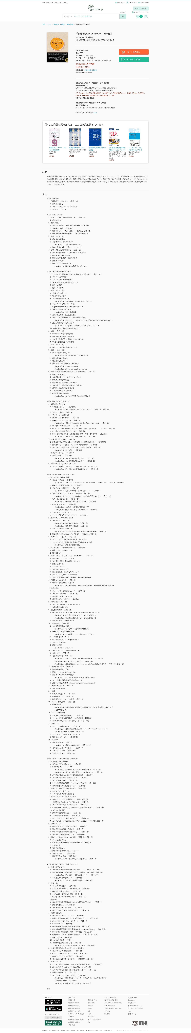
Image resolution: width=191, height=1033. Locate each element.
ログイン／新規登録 (140, 8)
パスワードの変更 (109, 1005)
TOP (43, 24)
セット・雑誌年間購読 (94, 1019)
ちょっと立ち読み (134, 59)
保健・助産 (71, 1025)
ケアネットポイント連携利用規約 (103, 1030)
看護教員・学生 (92, 1000)
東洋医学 (90, 1005)
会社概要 (44, 1030)
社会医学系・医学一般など (76, 1014)
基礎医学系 (71, 1000)
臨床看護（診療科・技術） (76, 1019)
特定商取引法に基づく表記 (84, 1030)
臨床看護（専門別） (74, 1022)
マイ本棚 (107, 1011)
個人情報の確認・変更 (111, 1000)
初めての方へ (121, 2)
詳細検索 (123, 12)
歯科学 (90, 1014)
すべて (49, 24)
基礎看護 (71, 1016)
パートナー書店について (135, 1005)
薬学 (89, 1011)
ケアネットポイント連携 (135, 1008)
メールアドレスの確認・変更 (113, 1003)
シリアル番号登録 (53, 1018)
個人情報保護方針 (54, 1030)
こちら (95, 112)
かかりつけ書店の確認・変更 (113, 1008)
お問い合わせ (145, 2)
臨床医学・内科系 (59, 24)
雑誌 (89, 1022)
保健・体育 (91, 1016)
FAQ (129, 1011)
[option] (59, 142)
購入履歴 (107, 1014)
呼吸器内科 (70, 24)
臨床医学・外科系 (73, 1005)
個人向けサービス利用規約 (68, 1030)
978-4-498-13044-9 (91, 70)
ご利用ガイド (133, 2)
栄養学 (90, 1008)
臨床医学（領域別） (74, 1008)
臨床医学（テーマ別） (75, 1011)
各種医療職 (91, 1003)
